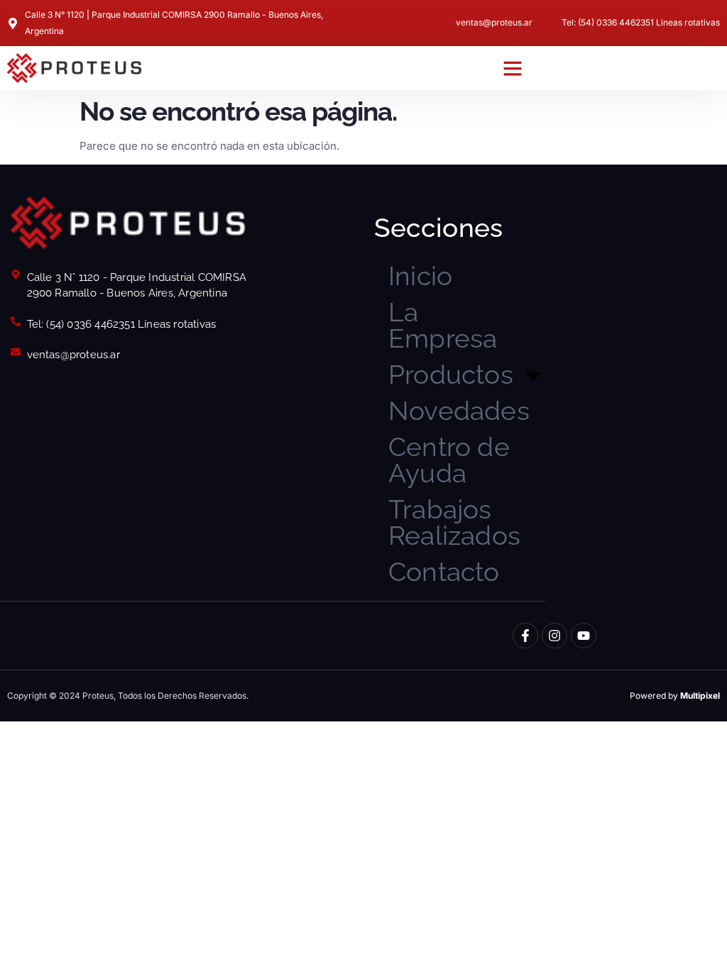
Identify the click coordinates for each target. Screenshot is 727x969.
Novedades (459, 410)
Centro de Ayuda (449, 460)
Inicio (420, 276)
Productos (450, 374)
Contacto (444, 571)
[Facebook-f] (525, 635)
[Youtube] (583, 635)
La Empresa (442, 325)
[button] (513, 68)
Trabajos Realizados (454, 522)
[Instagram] (554, 635)
